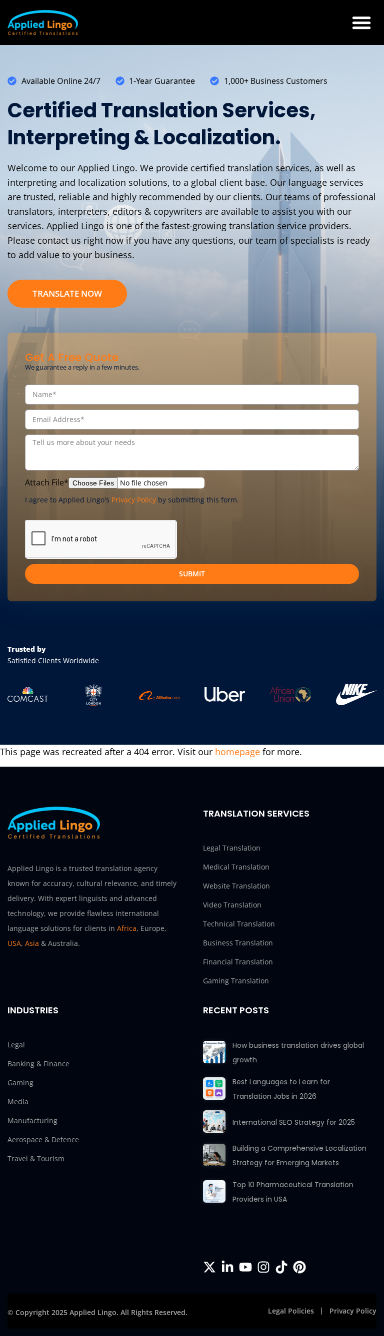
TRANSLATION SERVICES (256, 813)
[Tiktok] (281, 1267)
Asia (32, 943)
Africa (126, 928)
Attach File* (46, 482)
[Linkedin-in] (227, 1267)
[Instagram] (263, 1267)
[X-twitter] (209, 1267)
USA (14, 943)
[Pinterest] (299, 1267)
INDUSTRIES (33, 1010)
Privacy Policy (134, 499)
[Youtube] (245, 1267)
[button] (361, 22)
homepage (237, 752)
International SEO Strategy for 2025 (293, 1122)
